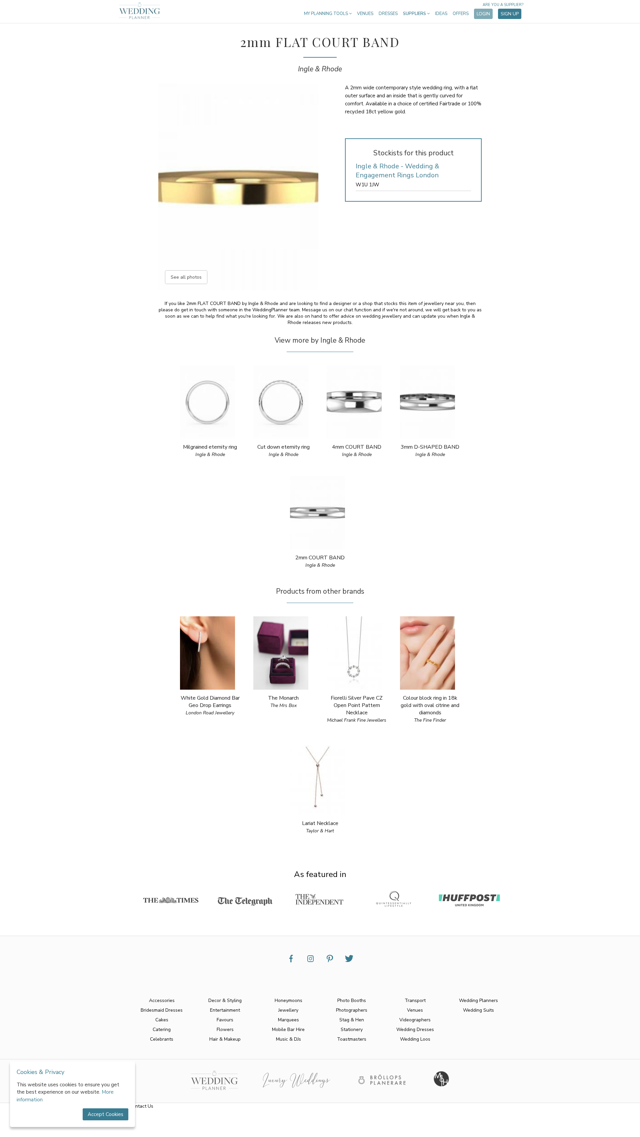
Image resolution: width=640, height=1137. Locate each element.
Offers (461, 14)
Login (483, 14)
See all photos (186, 277)
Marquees (288, 1020)
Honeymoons (288, 1000)
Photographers (351, 1010)
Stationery (352, 1029)
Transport (415, 1000)
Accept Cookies (105, 1114)
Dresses (388, 14)
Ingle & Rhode (320, 69)
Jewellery (288, 1010)
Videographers (415, 1020)
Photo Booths (351, 1000)
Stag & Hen (351, 1020)
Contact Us (141, 1106)
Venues (365, 14)
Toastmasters (351, 1039)
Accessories (162, 1000)
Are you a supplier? (503, 4)
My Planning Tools (326, 14)
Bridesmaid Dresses (162, 1010)
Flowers (225, 1029)
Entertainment (225, 1010)
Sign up (510, 14)
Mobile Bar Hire (288, 1029)
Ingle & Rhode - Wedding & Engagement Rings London (397, 171)
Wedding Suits (478, 1010)
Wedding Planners (478, 1000)
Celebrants (161, 1039)
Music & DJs (288, 1039)
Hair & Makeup (225, 1039)
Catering (162, 1029)
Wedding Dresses (415, 1029)
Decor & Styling (225, 1000)
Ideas (441, 14)
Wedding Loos (415, 1039)
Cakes (161, 1020)
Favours (225, 1020)
